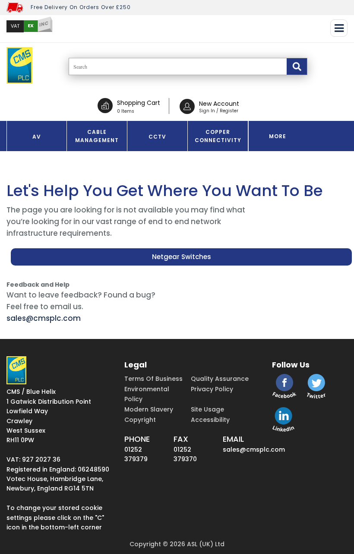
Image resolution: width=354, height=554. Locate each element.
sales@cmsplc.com (43, 318)
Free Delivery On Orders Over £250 (81, 7)
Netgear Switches (181, 256)
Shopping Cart (138, 102)
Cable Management (97, 136)
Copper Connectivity (218, 136)
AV (36, 136)
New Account (219, 103)
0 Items (125, 111)
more (277, 136)
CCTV (157, 136)
